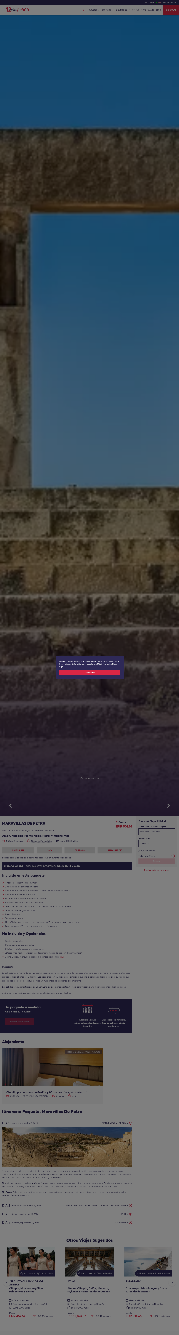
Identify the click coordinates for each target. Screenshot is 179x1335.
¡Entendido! (90, 672)
